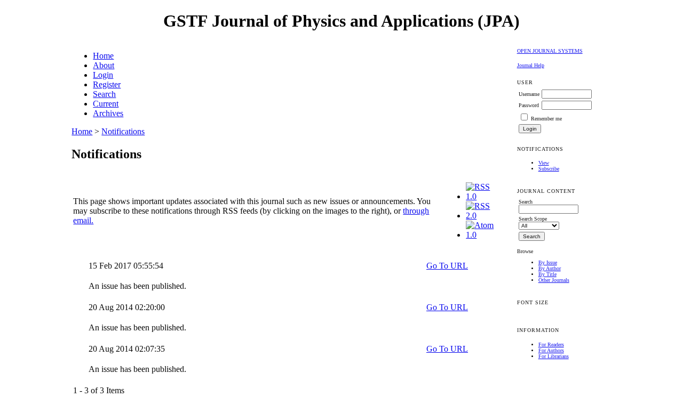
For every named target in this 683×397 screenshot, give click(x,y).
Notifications (123, 131)
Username (529, 94)
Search (104, 94)
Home (103, 55)
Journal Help (530, 65)
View (543, 163)
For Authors (551, 350)
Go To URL (447, 265)
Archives (108, 113)
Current (105, 103)
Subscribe (548, 169)
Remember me (546, 118)
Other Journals (553, 280)
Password (529, 105)
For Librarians (553, 356)
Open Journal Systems (550, 51)
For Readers (551, 344)
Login (103, 74)
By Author (549, 268)
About (103, 65)
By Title (547, 274)
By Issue (547, 262)
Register (107, 84)
